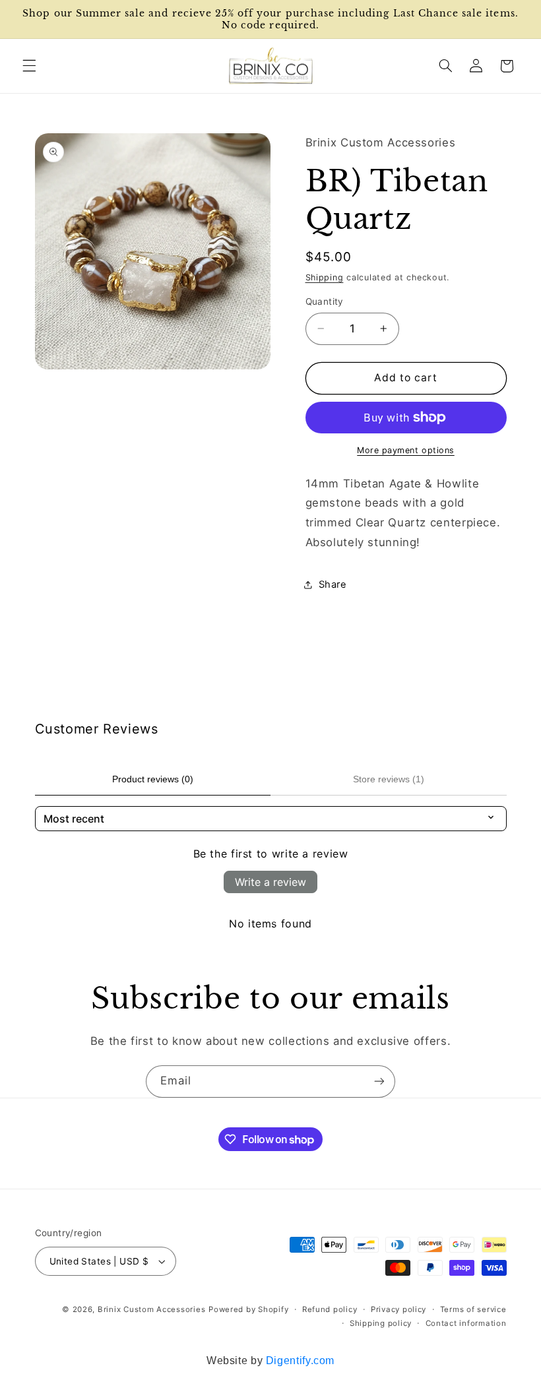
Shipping (324, 277)
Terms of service (473, 1309)
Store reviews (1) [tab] (388, 779)
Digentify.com (300, 1360)
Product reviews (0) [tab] (152, 779)
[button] (29, 66)
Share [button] (333, 584)
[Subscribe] (379, 1081)
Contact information (466, 1323)
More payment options (406, 450)
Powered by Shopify (248, 1309)
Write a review (270, 882)
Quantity (324, 301)
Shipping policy (381, 1323)
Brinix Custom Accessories (151, 1309)
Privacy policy (398, 1309)
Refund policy (330, 1309)
